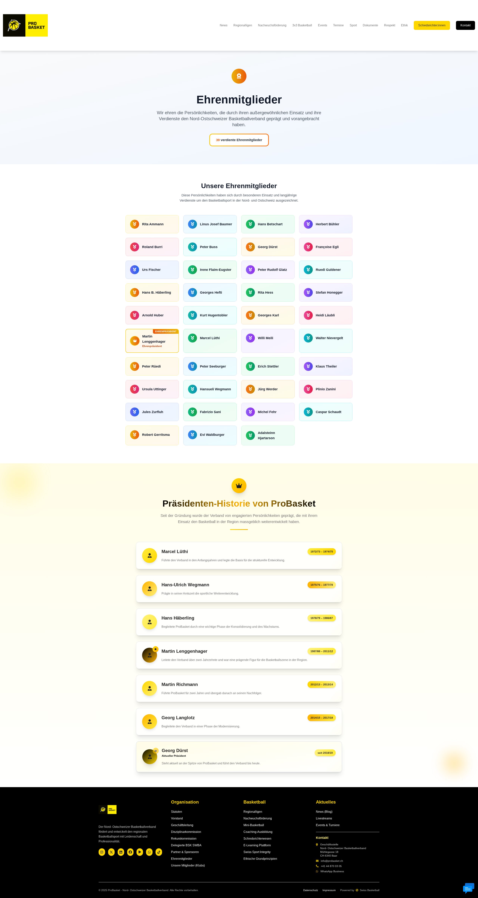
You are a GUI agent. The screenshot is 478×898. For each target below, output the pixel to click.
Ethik (404, 25)
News (223, 25)
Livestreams (324, 818)
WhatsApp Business (332, 871)
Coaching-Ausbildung (257, 831)
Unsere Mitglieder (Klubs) (188, 865)
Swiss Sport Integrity (257, 852)
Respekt (389, 25)
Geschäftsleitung (182, 825)
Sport (353, 25)
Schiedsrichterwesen (257, 838)
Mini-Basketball (253, 825)
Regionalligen (242, 25)
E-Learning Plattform (257, 845)
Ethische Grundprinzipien (260, 858)
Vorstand (177, 818)
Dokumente (370, 25)
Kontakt (465, 25)
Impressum (329, 890)
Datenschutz (310, 890)
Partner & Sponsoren (185, 852)
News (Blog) (324, 811)
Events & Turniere (328, 825)
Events (322, 25)
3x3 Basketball (302, 25)
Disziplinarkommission (186, 831)
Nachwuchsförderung (272, 25)
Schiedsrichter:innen (432, 25)
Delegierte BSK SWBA (186, 845)
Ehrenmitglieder (181, 858)
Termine (338, 25)
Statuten (176, 811)
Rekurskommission (183, 838)
